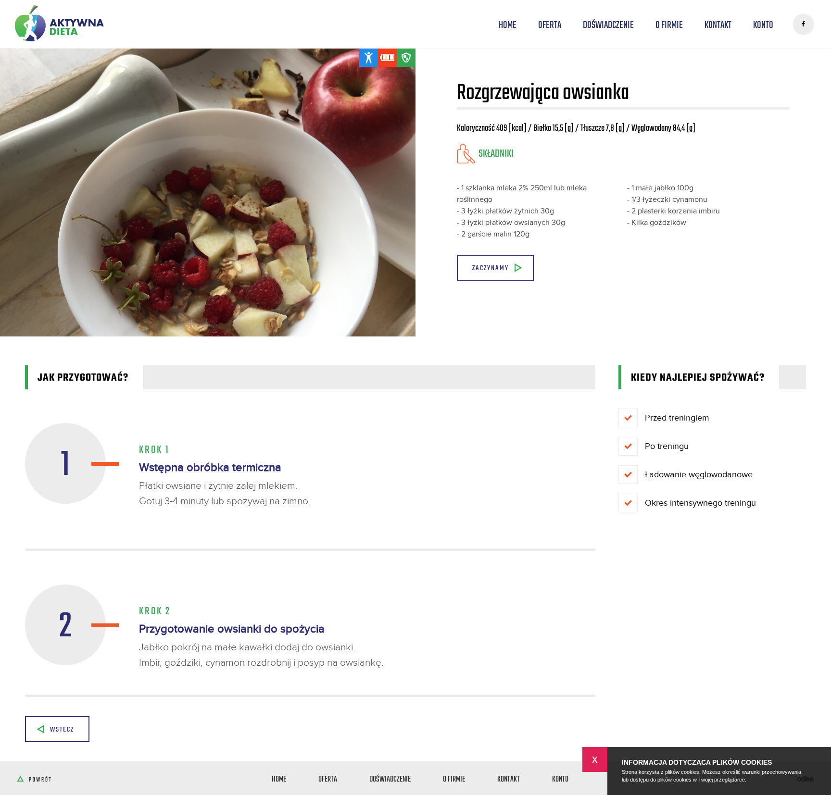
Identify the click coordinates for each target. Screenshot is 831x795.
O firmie (669, 24)
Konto (763, 24)
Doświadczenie (608, 24)
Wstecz (62, 729)
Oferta (549, 24)
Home (507, 24)
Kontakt (718, 24)
